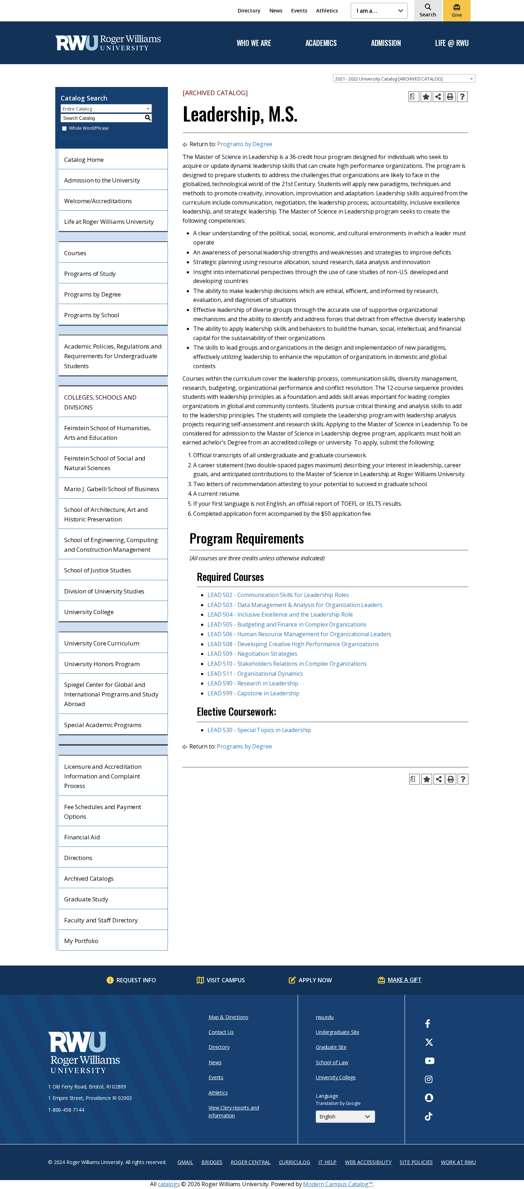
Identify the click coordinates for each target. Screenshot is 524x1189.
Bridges (211, 1162)
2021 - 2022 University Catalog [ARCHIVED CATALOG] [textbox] (389, 79)
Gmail (185, 1162)
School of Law (332, 1062)
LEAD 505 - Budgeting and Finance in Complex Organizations (286, 624)
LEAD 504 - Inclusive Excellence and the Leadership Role (280, 614)
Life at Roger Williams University (109, 221)
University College (89, 612)
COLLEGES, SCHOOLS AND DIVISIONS (100, 402)
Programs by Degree (92, 294)
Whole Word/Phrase (89, 128)
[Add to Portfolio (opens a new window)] (426, 96)
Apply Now (315, 980)
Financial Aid (82, 837)
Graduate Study (86, 899)
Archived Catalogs (89, 878)
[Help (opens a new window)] (462, 96)
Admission (386, 43)
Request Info (136, 980)
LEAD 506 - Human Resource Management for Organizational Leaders (299, 634)
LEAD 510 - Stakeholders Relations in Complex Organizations (287, 664)
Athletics (327, 10)
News (275, 10)
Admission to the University (102, 180)
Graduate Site (331, 1047)
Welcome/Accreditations (98, 201)
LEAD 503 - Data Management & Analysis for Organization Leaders (294, 605)
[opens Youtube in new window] (430, 1060)
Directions (78, 858)
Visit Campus (226, 980)
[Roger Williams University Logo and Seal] (116, 1053)
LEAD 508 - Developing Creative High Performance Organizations (293, 644)
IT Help (327, 1162)
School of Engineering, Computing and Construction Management (111, 545)
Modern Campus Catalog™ (338, 1184)
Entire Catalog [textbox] (77, 108)
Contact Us (221, 1032)
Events (299, 10)
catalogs (169, 1184)
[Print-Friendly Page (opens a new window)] (450, 96)
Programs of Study (90, 273)
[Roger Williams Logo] (108, 43)
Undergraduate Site (337, 1032)
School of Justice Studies (97, 570)
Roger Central (251, 1162)
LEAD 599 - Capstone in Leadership (253, 693)
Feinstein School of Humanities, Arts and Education (107, 433)
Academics (321, 43)
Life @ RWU (452, 43)
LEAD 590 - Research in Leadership (252, 683)
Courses (75, 253)
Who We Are (254, 43)
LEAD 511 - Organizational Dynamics (255, 674)
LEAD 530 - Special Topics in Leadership (259, 730)
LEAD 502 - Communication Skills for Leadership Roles (278, 595)
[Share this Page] (438, 96)
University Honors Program (102, 664)
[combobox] (404, 78)
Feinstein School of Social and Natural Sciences (104, 463)
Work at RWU (458, 1162)
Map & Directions (228, 1017)
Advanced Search (83, 138)
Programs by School (91, 315)
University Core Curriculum (101, 643)
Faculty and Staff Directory (101, 920)
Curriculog (294, 1162)
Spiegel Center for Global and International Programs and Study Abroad (111, 694)
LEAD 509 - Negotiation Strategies (252, 654)
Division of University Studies (104, 591)
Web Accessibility (368, 1162)
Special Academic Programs (103, 725)
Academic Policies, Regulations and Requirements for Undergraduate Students (113, 356)
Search (428, 14)
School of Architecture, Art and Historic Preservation (106, 514)
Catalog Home (84, 159)
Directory (249, 10)
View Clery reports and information (234, 1111)
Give (457, 14)
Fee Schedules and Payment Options (102, 811)
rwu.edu (325, 1017)
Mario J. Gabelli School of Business (111, 489)
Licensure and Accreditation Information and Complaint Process (103, 776)
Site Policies (416, 1162)
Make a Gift (405, 980)
